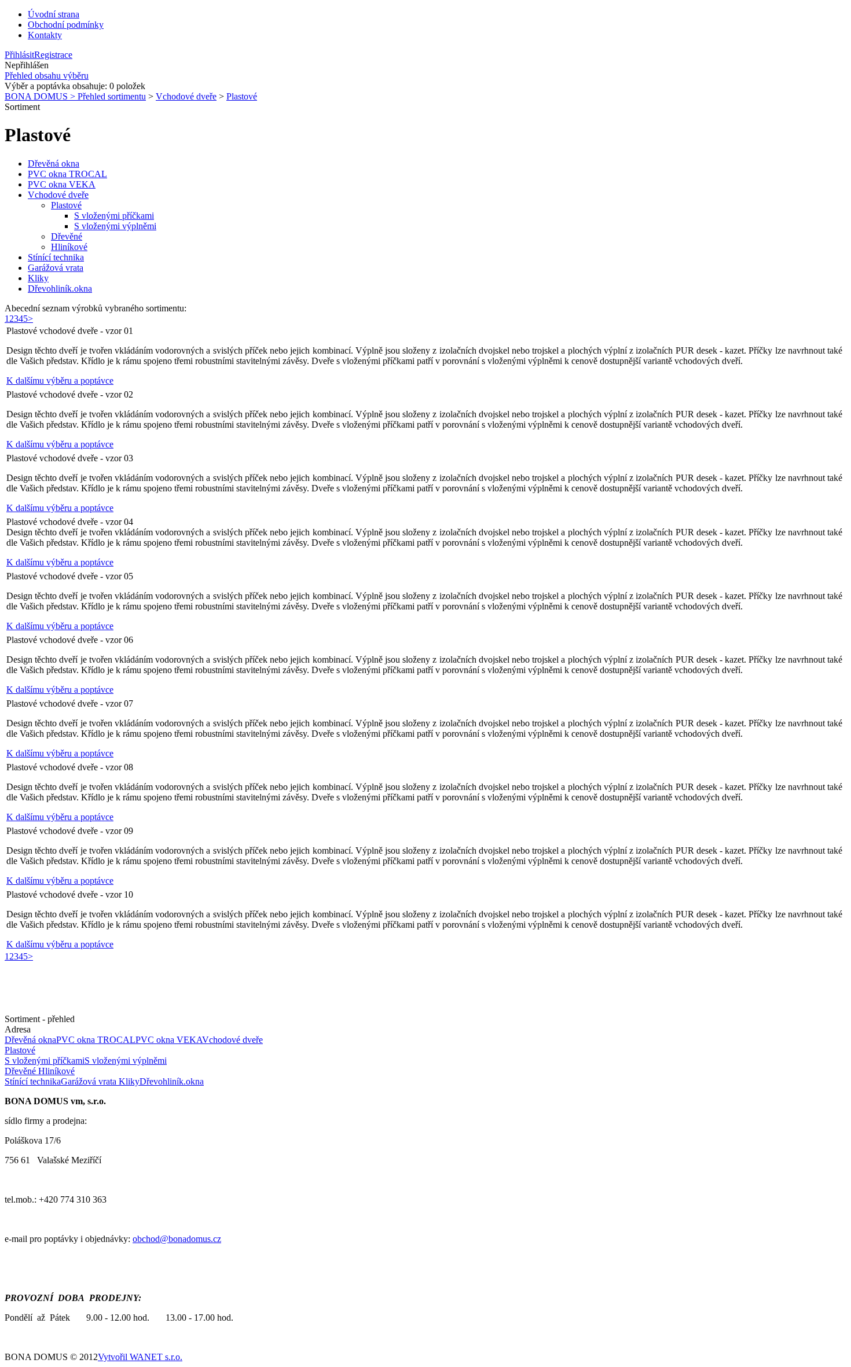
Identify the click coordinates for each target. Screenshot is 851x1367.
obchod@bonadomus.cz (177, 1239)
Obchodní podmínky (66, 25)
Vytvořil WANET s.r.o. (140, 1357)
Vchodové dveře (186, 96)
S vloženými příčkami (114, 216)
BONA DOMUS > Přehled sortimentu (75, 96)
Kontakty (45, 35)
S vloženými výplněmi (115, 226)
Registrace (53, 55)
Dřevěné (66, 236)
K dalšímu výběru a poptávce (59, 380)
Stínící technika (56, 257)
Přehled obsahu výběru (47, 75)
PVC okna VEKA (62, 184)
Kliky (38, 278)
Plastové (241, 96)
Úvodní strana (53, 14)
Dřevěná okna (53, 163)
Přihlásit (19, 55)
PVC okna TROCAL (67, 174)
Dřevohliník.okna (60, 288)
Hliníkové (69, 247)
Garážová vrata (55, 268)
